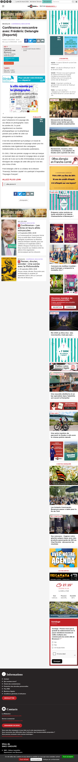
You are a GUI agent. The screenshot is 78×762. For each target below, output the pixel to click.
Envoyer (57, 661)
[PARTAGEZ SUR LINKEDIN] (34, 41)
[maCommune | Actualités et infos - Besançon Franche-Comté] (33, 6)
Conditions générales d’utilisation (15, 693)
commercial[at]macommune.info (12, 720)
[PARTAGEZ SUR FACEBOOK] (26, 41)
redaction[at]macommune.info (11, 716)
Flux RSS (7, 689)
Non (55, 645)
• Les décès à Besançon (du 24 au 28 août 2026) (63, 68)
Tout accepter (68, 757)
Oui (55, 642)
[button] (73, 2)
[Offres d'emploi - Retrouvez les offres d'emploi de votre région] (63, 164)
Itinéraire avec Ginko (10, 59)
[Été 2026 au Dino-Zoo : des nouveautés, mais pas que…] (63, 321)
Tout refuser (24, 759)
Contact (6, 679)
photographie (24, 200)
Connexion (70, 307)
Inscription (57, 307)
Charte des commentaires (12, 684)
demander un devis (12, 725)
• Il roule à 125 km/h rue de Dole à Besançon (63, 63)
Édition (42, 6)
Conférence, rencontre (20, 24)
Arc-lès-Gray (22, 221)
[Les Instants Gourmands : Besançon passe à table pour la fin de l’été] (63, 495)
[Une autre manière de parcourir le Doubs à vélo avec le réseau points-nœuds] (63, 421)
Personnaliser (36, 759)
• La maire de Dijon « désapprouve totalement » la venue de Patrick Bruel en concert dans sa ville (63, 92)
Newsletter (9, 698)
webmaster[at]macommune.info (12, 736)
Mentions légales (9, 691)
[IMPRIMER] (42, 41)
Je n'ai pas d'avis (59, 647)
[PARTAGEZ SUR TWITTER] (30, 41)
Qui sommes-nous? (10, 681)
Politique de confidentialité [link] (51, 759)
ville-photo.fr (11, 184)
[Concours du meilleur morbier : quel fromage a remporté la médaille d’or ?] (63, 254)
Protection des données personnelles (16, 686)
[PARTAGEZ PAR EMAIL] (38, 41)
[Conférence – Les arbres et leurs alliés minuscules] (8, 225)
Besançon (6, 24)
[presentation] (51, 475)
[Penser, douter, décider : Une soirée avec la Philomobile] (8, 262)
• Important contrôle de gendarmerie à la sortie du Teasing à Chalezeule (63, 84)
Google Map (9, 63)
